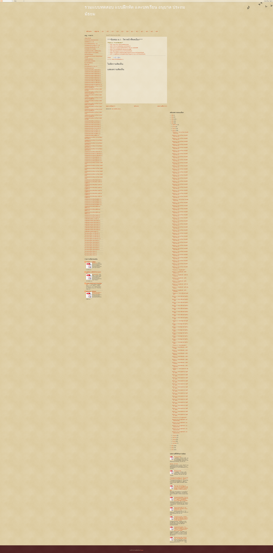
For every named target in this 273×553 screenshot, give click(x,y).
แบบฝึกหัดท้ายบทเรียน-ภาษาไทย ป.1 (92, 218)
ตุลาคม (174, 126)
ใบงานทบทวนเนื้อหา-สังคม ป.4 (91, 254)
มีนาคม (174, 441)
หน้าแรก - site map (174, 463)
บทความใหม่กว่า (110, 106)
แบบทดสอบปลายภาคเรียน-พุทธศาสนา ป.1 (93, 157)
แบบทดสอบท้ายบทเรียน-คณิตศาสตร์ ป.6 (93, 79)
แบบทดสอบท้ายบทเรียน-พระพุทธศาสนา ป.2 (93, 84)
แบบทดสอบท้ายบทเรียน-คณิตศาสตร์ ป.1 (93, 69)
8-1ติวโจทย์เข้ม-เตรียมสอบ (90, 60)
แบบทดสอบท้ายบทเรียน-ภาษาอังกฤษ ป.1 (93, 121)
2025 (172, 117)
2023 (172, 119)
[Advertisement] (119, 24)
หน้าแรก (89, 31)
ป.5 (122, 31)
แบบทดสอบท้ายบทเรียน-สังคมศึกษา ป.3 (92, 133)
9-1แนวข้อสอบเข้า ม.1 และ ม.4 (91, 66)
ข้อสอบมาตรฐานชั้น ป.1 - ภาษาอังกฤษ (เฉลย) (97, 293)
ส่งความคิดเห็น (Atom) (116, 108)
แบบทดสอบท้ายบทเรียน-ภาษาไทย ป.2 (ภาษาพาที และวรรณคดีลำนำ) (93, 92)
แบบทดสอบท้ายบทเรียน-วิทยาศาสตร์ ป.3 (93, 126)
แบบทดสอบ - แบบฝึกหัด (90, 261)
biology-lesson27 (177, 456)
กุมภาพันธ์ (174, 443)
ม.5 (152, 31)
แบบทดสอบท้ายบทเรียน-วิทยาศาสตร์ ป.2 (93, 124)
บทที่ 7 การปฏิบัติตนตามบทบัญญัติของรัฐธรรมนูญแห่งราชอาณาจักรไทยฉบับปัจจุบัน (127, 54)
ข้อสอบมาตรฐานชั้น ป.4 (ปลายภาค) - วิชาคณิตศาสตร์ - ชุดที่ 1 (180, 538)
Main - (87, 284)
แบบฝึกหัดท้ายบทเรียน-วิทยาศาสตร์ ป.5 (92, 227)
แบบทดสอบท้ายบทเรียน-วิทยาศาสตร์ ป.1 (93, 122)
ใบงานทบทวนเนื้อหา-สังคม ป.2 (91, 253)
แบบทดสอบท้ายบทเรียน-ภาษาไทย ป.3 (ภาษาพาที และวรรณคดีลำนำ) (93, 98)
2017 (172, 449)
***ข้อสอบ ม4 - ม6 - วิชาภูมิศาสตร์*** (179, 417)
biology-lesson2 (95, 274)
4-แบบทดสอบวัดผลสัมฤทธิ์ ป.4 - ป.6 (92, 47)
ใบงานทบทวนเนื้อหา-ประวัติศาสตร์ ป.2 (92, 235)
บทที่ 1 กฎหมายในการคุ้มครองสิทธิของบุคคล (119, 44)
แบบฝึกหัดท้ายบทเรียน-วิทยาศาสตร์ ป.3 (92, 224)
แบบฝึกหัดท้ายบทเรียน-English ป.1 (91, 231)
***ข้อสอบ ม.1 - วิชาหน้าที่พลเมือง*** (179, 345)
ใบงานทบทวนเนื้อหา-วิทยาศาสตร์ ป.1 (92, 240)
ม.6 (157, 31)
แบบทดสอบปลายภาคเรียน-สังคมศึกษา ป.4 (93, 204)
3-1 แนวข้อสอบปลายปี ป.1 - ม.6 (91, 43)
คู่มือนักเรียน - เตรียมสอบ (91, 291)
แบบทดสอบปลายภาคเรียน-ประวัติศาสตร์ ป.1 (93, 153)
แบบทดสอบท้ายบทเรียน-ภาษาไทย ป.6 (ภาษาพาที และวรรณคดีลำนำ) (93, 116)
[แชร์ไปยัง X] (117, 57)
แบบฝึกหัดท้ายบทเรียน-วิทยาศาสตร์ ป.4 (92, 226)
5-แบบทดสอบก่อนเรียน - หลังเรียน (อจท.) (93, 50)
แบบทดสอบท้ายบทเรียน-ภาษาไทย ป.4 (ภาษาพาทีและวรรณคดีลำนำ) (93, 104)
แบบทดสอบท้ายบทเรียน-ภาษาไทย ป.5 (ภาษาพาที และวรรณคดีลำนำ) (93, 110)
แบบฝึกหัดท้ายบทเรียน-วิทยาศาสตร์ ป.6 (92, 229)
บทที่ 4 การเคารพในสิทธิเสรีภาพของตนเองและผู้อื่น (120, 49)
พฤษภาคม (174, 437)
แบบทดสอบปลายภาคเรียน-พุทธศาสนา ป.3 (93, 160)
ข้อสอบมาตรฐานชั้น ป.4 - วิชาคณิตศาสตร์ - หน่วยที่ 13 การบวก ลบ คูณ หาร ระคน (180, 508)
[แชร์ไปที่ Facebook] (118, 57)
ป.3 (113, 31)
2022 (172, 121)
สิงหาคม (174, 130)
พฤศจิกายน (174, 124)
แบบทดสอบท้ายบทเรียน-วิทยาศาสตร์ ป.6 (93, 128)
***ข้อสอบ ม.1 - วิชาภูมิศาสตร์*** (178, 269)
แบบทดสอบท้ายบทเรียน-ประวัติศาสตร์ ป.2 (93, 82)
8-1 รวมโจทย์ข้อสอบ (89, 62)
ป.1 (103, 31)
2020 (172, 123)
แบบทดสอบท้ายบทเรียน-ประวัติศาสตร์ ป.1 (93, 80)
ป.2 (108, 31)
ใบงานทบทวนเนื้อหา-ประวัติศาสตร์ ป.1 (92, 233)
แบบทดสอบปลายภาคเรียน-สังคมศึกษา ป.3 (93, 202)
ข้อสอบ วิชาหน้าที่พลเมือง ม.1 (118, 59)
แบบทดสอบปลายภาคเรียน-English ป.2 (92, 217)
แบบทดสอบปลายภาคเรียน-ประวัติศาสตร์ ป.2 (93, 155)
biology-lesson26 (177, 470)
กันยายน (174, 128)
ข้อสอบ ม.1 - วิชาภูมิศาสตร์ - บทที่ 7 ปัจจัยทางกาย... (179, 272)
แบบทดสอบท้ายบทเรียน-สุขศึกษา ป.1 (92, 135)
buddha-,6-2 (94, 262)
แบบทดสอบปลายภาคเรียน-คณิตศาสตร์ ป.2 (93, 151)
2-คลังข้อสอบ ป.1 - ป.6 (89, 41)
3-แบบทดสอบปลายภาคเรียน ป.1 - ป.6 (92, 45)
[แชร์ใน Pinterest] (119, 57)
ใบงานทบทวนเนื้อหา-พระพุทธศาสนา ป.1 (93, 238)
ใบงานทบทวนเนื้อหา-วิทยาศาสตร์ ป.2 (92, 242)
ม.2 (137, 31)
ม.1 (132, 31)
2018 (172, 447)
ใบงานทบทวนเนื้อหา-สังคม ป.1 (91, 251)
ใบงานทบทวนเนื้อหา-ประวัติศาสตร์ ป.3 (92, 236)
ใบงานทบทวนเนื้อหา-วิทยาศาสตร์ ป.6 (92, 249)
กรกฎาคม (174, 435)
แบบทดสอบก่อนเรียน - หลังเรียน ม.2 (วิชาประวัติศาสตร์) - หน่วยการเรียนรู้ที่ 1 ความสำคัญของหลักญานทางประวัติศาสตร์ (181, 518)
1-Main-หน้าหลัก (88, 38)
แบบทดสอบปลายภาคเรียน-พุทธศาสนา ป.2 (93, 159)
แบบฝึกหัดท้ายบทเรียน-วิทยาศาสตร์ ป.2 (92, 222)
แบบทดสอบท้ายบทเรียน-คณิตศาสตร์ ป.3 (93, 73)
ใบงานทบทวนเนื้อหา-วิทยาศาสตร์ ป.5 (92, 247)
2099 (172, 115)
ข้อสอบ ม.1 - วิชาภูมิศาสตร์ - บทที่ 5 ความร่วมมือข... (179, 278)
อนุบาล (96, 31)
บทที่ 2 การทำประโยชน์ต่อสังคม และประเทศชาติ (120, 46)
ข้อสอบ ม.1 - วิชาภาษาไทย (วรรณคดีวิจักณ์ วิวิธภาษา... (180, 136)
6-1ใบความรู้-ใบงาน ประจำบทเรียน (91, 52)
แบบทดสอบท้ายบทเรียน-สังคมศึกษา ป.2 (92, 131)
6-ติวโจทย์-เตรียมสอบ (89, 54)
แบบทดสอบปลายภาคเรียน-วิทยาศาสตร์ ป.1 (93, 180)
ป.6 (127, 31)
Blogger (141, 550)
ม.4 (147, 31)
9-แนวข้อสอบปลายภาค (89, 68)
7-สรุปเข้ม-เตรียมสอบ (89, 59)
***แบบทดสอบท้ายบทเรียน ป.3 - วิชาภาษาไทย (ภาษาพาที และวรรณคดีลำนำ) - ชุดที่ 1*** (179, 478)
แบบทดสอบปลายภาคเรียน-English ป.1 (92, 215)
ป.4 (118, 31)
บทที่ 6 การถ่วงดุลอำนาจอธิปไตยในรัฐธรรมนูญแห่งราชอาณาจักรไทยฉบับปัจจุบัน (127, 52)
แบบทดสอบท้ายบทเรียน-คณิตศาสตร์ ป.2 (93, 71)
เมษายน (174, 439)
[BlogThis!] (115, 57)
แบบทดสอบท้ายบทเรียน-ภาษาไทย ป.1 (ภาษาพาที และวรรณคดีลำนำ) (93, 87)
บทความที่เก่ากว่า (162, 106)
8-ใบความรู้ (87, 64)
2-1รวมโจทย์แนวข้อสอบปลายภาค (91, 40)
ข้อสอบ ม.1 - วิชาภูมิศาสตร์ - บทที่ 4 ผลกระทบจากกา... (179, 282)
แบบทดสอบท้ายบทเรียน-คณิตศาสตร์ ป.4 (93, 75)
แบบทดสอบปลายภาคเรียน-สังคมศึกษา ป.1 (93, 199)
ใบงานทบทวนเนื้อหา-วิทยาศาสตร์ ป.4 (92, 245)
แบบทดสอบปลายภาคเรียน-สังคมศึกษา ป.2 (93, 201)
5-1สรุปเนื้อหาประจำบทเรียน (90, 49)
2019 (172, 445)
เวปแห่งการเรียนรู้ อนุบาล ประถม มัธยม (94, 283)
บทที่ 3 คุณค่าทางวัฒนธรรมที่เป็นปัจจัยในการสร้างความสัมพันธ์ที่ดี (124, 47)
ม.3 (142, 31)
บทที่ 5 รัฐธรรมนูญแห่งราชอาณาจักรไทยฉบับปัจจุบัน (121, 50)
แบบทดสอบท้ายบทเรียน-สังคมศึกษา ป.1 (92, 130)
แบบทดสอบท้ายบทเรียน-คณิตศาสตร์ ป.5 (93, 77)
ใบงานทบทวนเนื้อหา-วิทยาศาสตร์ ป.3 (92, 244)
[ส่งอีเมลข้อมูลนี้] (114, 57)
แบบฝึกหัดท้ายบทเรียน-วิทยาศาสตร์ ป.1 (92, 220)
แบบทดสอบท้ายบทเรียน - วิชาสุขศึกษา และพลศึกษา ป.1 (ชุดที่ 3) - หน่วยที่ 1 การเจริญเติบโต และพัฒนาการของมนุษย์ (181, 529)
